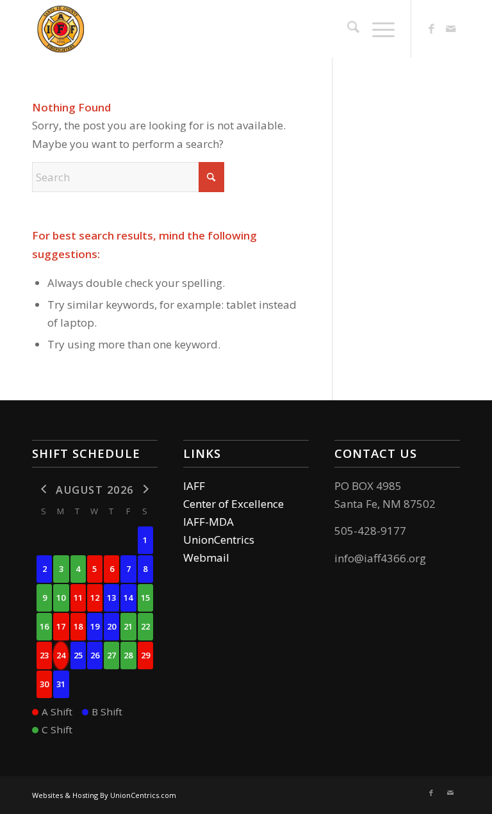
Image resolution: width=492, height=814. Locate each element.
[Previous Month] (44, 489)
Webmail (206, 557)
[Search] (346, 29)
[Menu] (377, 29)
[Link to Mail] (450, 28)
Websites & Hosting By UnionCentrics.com (104, 795)
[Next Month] (145, 489)
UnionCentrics (218, 539)
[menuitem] (346, 29)
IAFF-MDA (208, 521)
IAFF (194, 485)
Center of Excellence (233, 503)
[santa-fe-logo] (116, 29)
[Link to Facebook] (431, 28)
